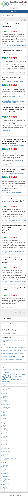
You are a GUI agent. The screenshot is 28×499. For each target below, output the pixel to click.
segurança (9, 379)
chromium (12, 369)
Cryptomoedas (5, 404)
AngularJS (5, 392)
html (4, 101)
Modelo (4, 443)
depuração (19, 281)
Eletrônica (4, 414)
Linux (20, 98)
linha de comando (22, 306)
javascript (7, 101)
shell (12, 379)
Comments (23, 28)
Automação (5, 396)
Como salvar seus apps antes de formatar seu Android (13, 346)
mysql (17, 220)
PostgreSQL (4, 100)
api (12, 367)
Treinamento (5, 473)
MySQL (6, 220)
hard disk (23, 372)
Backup (4, 397)
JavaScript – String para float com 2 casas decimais (12, 359)
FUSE (4, 423)
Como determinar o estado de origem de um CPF (12, 349)
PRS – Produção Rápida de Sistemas (10, 458)
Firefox (4, 421)
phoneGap (4, 454)
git (2, 101)
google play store (17, 372)
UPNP (4, 480)
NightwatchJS (5, 448)
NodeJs (6, 72)
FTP (3, 422)
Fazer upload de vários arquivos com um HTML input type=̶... (14, 361)
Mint (17, 45)
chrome (8, 369)
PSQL (4, 459)
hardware (4, 374)
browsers (4, 369)
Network (4, 445)
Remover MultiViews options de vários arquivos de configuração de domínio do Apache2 (14, 141)
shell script (16, 379)
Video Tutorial (5, 483)
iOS (3, 433)
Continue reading (12, 70)
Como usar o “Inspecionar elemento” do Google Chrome (13, 356)
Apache (6, 163)
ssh (20, 379)
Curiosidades (7, 133)
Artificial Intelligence (6, 394)
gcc (15, 45)
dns (22, 371)
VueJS (10, 100)
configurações (13, 306)
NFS (3, 447)
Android (4, 390)
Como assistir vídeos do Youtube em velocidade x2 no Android (14, 350)
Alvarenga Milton (16, 28)
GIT (11, 98)
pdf (15, 376)
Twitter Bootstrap (6, 476)
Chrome (4, 400)
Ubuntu (19, 45)
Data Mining (5, 408)
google (7, 372)
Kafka (4, 439)
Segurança (5, 465)
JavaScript (17, 98)
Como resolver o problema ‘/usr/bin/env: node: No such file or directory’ (13, 260)
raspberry (20, 133)
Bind (3, 399)
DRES (4, 412)
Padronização (5, 451)
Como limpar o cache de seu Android (10, 352)
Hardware (4, 430)
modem (8, 375)
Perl (3, 452)
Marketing (4, 441)
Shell (3, 466)
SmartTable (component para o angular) (10, 468)
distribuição (14, 192)
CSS (6, 98)
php (17, 376)
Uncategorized (5, 479)
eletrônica (3, 372)
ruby (25, 101)
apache (11, 367)
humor (10, 374)
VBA (3, 481)
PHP (9, 251)
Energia (4, 415)
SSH (6, 306)
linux (10, 101)
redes (3, 307)
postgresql (16, 101)
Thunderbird (5, 472)
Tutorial (4, 474)
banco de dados (18, 100)
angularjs (8, 368)
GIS (3, 426)
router (4, 379)
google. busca (12, 372)
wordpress (8, 381)
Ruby (8, 100)
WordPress (5, 488)
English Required (6, 417)
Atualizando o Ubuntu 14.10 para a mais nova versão (13, 170)
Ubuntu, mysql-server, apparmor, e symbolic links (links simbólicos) (13, 200)
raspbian (3, 134)
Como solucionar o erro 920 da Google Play (11, 358)
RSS (3, 462)
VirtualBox (5, 484)
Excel (4, 418)
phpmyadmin (18, 251)
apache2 (13, 163)
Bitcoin (22, 367)
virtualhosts (23, 163)
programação (21, 101)
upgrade (20, 192)
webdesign (9, 102)
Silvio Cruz (15, 81)
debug (16, 281)
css (22, 100)
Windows (4, 487)
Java (3, 434)
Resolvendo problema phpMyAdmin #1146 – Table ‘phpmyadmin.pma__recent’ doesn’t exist (14, 228)
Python (4, 461)
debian (13, 45)
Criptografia (5, 403)
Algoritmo (4, 389)
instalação (24, 281)
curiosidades (5, 371)
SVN (3, 470)
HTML (13, 98)
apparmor (13, 220)
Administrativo (5, 388)
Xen (3, 490)
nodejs (16, 72)
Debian (6, 45)
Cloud (4, 401)
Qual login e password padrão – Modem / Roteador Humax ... (14, 347)
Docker (4, 411)
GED (3, 425)
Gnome (4, 429)
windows (4, 381)
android (4, 368)
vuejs (6, 102)
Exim (4, 419)
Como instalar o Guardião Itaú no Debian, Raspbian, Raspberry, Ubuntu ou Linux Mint (13, 109)
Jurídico (4, 437)
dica (21, 371)
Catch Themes (17, 497)
